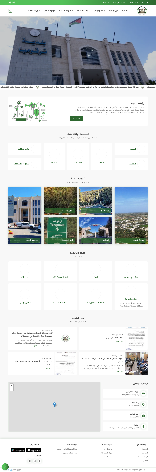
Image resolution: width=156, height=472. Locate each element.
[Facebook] (18, 2)
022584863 (134, 406)
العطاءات (105, 2)
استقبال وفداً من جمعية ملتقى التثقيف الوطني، (30, 87)
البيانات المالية (83, 10)
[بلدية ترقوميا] (142, 10)
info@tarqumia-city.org (130, 395)
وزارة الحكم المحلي (70, 453)
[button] (54, 404)
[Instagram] (13, 2)
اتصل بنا (145, 2)
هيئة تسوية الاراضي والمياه (67, 449)
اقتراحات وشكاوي (118, 2)
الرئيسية (125, 10)
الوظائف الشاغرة (133, 2)
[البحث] (10, 11)
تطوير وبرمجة (17, 470)
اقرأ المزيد (76, 118)
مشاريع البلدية (66, 10)
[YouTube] (9, 2)
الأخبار (146, 461)
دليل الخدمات (34, 10)
